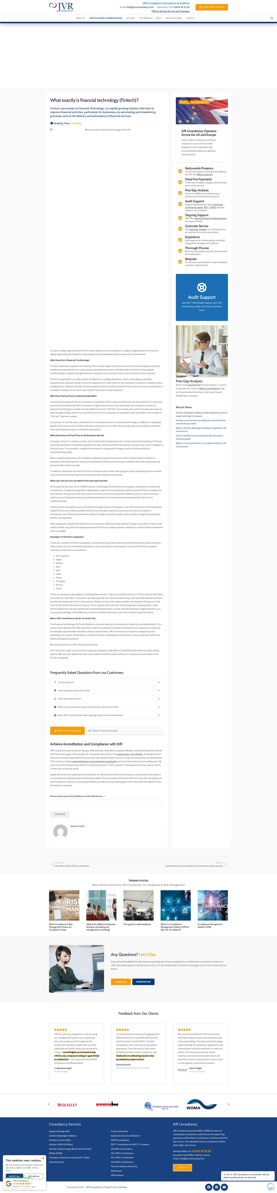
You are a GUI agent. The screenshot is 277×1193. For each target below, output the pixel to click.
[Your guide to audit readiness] (138, 905)
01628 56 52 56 (182, 7)
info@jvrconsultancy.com (140, 7)
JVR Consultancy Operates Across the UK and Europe (198, 133)
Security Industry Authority (124, 1166)
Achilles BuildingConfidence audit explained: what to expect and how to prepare (202, 414)
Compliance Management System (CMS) (210, 925)
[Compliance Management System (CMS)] (213, 905)
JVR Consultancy (94, 1187)
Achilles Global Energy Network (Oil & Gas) (70, 1149)
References (116, 1170)
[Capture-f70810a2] (161, 1106)
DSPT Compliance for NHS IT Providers (130, 1144)
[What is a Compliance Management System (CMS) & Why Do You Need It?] (176, 905)
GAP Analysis (117, 1175)
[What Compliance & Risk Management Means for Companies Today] (64, 905)
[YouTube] (224, 1187)
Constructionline (119, 1131)
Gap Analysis (194, 385)
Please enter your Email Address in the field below (77, 796)
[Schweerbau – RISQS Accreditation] (116, 1104)
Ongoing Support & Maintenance (210, 218)
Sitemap (123, 1187)
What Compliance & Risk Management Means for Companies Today (60, 927)
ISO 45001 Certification (122, 1162)
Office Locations (205, 174)
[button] (48, 1104)
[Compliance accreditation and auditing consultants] (61, 7)
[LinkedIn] (216, 1187)
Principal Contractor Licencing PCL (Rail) (69, 1157)
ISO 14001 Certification (122, 1153)
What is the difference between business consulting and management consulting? (101, 927)
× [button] (43, 1158)
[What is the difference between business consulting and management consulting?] (101, 905)
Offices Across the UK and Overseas (171, 11)
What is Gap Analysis (209, 388)
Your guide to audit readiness (137, 924)
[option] (71, 1104)
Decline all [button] (34, 1176)
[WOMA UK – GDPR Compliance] (205, 1104)
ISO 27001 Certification (122, 1157)
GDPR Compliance (120, 1140)
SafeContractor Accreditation (125, 1135)
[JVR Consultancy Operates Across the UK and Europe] (202, 110)
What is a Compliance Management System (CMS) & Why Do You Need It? (175, 927)
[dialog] (24, 1172)
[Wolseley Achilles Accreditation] (71, 1104)
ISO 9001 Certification (121, 1149)
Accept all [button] (14, 1176)
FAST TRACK (210, 207)
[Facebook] (208, 1187)
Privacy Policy (110, 1187)
